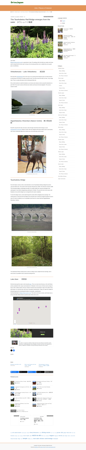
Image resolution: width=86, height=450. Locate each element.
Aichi (11, 432)
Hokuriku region (61, 92)
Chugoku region (61, 139)
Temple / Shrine (62, 88)
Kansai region (60, 127)
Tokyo (32, 438)
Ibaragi (16, 435)
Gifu (62, 432)
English (63, 20)
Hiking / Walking (62, 70)
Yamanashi (55, 438)
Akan (30, 284)
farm (51, 432)
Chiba (40, 432)
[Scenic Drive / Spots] (49, 419)
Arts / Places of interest (48, 16)
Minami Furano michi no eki (16, 62)
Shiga (19, 438)
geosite (58, 432)
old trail (60, 435)
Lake (30, 435)
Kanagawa (21, 435)
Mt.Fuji (44, 435)
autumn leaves (17, 432)
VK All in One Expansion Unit (50, 447)
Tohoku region (60, 78)
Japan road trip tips (61, 178)
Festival (60, 85)
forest (55, 432)
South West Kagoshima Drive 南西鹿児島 (45, 392)
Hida (72, 432)
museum (47, 435)
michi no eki (20, 411)
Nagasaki (56, 435)
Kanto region (60, 105)
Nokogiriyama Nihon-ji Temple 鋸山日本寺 (23, 381)
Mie (42, 435)
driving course (26, 411)
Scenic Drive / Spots (62, 73)
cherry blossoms (34, 432)
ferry (53, 432)
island (18, 435)
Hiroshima (12, 435)
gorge (65, 432)
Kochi (24, 435)
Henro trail (68, 432)
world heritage (49, 438)
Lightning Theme (42, 447)
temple (25, 438)
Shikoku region (61, 151)
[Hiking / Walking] (15, 419)
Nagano (51, 435)
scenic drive (73, 435)
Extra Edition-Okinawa (62, 176)
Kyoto (27, 435)
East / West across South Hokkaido (43, 386)
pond (63, 435)
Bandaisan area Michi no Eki (16, 364)
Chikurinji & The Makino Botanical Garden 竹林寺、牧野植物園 (69, 36)
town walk (36, 438)
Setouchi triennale (14, 438)
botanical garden (24, 432)
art (13, 432)
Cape (28, 432)
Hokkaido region (61, 68)
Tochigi (29, 438)
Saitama (68, 435)
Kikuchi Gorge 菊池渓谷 (68, 28)
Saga (66, 435)
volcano (41, 438)
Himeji (74, 432)
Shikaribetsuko (20, 76)
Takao (21, 438)
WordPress (36, 447)
